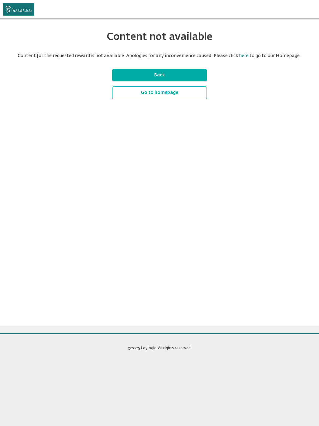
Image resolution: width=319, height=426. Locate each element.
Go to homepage (159, 92)
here (244, 56)
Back (159, 75)
